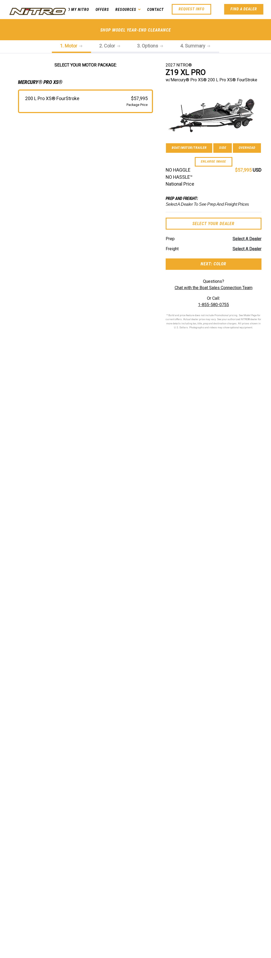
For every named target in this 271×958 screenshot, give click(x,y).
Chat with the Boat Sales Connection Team (213, 287)
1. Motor (69, 45)
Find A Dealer (244, 9)
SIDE (222, 148)
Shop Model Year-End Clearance (135, 30)
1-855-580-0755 (213, 304)
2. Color (107, 45)
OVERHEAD (247, 148)
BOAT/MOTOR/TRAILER (189, 148)
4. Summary (193, 45)
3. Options (148, 45)
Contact (155, 9)
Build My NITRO (74, 9)
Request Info (191, 9)
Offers (102, 9)
